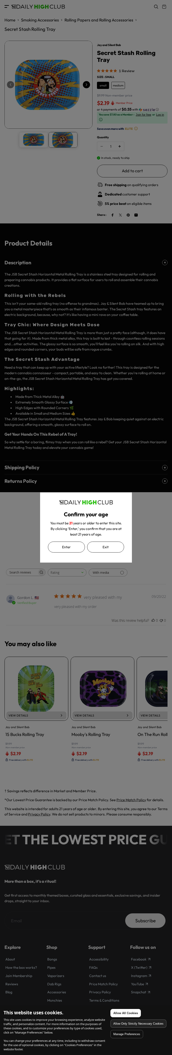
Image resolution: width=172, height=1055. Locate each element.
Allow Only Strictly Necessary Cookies (138, 1023)
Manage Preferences (126, 1034)
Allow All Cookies (125, 1013)
